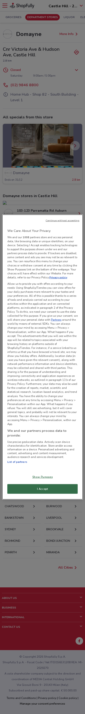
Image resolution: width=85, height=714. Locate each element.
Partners (56, 320)
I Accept (42, 489)
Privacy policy (58, 277)
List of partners (17, 462)
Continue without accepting (62, 220)
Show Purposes (42, 477)
